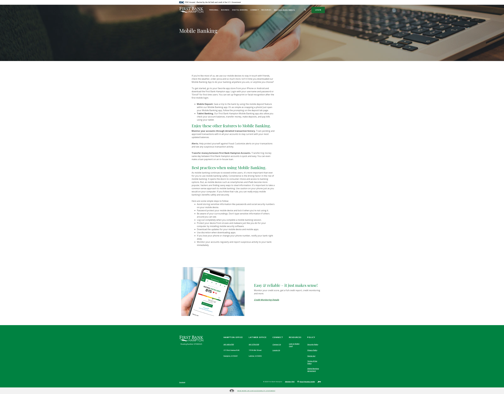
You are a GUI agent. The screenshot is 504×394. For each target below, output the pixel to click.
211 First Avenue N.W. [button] (232, 350)
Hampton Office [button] (233, 337)
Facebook (182, 382)
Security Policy (312, 344)
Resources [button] (266, 10)
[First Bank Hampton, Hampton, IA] (191, 10)
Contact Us (276, 344)
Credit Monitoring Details (266, 299)
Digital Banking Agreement (313, 369)
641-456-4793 (229, 344)
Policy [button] (311, 337)
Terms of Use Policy (312, 362)
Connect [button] (254, 10)
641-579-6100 (254, 344)
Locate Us (276, 350)
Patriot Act (311, 356)
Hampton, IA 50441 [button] (231, 356)
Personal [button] (214, 10)
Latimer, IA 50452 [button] (255, 356)
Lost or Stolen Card (294, 345)
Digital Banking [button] (240, 10)
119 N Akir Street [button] (255, 350)
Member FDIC (290, 382)
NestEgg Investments (284, 10)
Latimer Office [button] (258, 337)
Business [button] (225, 10)
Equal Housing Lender (307, 382)
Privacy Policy (312, 350)
